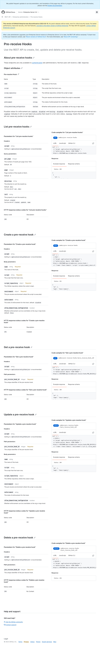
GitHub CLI (71, 143)
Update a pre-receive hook (19, 414)
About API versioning (70, 37)
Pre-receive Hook (10, 74)
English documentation (55, 5)
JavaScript (62, 143)
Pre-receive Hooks (36, 17)
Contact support (11, 625)
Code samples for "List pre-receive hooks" (67, 132)
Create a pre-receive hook (18, 234)
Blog (54, 642)
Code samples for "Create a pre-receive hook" (69, 240)
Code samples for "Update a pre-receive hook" (69, 420)
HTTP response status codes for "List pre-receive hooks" (25, 210)
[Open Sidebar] (2, 16)
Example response (59, 164)
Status (32, 642)
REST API (8, 17)
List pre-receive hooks (16, 126)
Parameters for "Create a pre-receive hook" (20, 244)
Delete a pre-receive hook (18, 537)
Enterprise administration (21, 17)
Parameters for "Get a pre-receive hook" (18, 357)
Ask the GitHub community (14, 622)
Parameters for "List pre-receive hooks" (18, 136)
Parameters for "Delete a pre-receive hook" (20, 547)
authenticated (37, 63)
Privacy (26, 642)
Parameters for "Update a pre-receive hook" (20, 424)
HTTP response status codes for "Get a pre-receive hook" (25, 390)
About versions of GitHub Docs (36, 37)
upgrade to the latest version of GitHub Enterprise (52, 25)
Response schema (74, 164)
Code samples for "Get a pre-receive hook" (67, 353)
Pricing (38, 642)
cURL (55, 143)
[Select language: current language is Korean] (96, 12)
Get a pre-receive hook (17, 347)
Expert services (47, 642)
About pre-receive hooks (18, 57)
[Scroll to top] (96, 645)
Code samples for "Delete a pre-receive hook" (68, 543)
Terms (20, 642)
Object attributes (12, 68)
